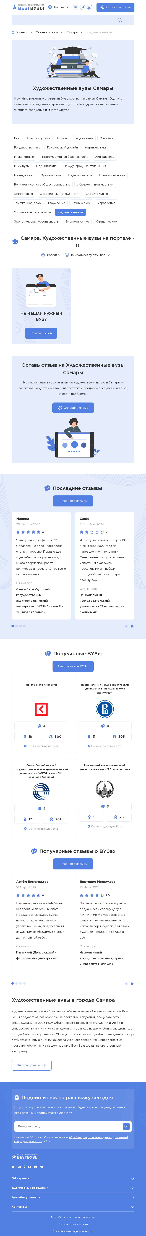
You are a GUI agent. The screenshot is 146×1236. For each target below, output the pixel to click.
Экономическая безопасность (36, 221)
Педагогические (80, 175)
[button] (12, 626)
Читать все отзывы (73, 501)
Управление (106, 203)
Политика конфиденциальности (73, 1231)
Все (17, 138)
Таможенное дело (27, 203)
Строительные (97, 193)
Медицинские (46, 166)
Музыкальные (51, 175)
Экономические (77, 221)
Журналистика (95, 147)
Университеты (47, 32)
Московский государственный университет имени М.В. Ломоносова (105, 767)
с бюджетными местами (95, 184)
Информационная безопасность (64, 156)
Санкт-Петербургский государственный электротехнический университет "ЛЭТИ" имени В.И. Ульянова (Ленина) (40, 601)
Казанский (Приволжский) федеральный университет (37, 955)
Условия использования (73, 1224)
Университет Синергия (41, 684)
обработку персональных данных (90, 1137)
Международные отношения (84, 166)
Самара (72, 32)
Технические (81, 203)
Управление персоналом (32, 212)
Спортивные (23, 193)
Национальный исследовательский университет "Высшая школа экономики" (102, 603)
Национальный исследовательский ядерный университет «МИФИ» (102, 958)
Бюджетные (84, 138)
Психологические (112, 175)
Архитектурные (38, 138)
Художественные (71, 212)
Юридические (106, 221)
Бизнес (62, 138)
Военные (106, 138)
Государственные (27, 147)
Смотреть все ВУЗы (73, 666)
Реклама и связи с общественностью (42, 184)
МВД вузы (21, 166)
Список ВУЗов (41, 333)
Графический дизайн (62, 147)
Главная (21, 32)
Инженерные (24, 156)
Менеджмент (24, 175)
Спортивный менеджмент (59, 193)
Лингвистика (104, 156)
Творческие (56, 203)
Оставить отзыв (118, 7)
